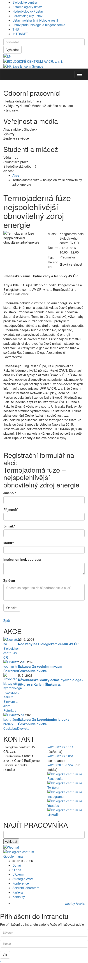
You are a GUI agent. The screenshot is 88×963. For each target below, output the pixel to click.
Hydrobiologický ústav (28, 11)
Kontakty (18, 896)
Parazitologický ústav (27, 15)
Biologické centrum (25, 2)
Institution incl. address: (22, 559)
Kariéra (17, 892)
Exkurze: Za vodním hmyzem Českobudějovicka (40, 668)
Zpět (6, 620)
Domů (16, 865)
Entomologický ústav (27, 6)
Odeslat (11, 607)
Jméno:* (9, 493)
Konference (20, 883)
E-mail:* (9, 526)
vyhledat (11, 841)
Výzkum (18, 874)
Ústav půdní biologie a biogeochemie (38, 24)
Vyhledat (12, 49)
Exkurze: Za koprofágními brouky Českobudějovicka (43, 721)
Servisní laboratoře (25, 887)
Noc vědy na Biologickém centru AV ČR (48, 644)
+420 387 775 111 (60, 747)
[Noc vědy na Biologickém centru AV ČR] (12, 648)
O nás (16, 869)
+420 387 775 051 (60, 756)
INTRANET (20, 33)
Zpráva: (9, 580)
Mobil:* (8, 542)
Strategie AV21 (23, 878)
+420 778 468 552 (60, 765)
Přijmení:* (10, 509)
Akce (15, 175)
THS (15, 29)
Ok (5, 954)
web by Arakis (75, 903)
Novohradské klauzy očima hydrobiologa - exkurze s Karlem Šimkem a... (50, 682)
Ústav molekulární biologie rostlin (36, 20)
